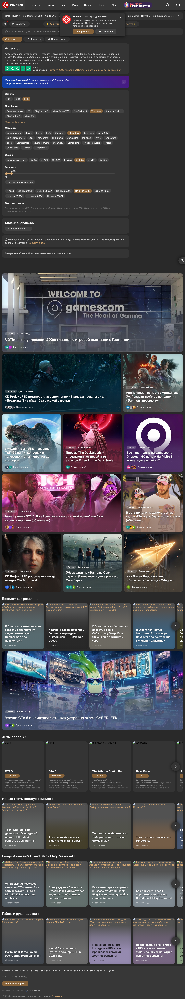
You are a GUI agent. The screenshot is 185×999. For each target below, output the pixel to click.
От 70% (91, 160)
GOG (31, 138)
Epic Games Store (16, 138)
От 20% (56, 160)
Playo (39, 133)
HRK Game (57, 138)
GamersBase (23, 143)
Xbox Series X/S (61, 111)
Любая (10, 191)
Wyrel (98, 138)
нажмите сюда (36, 242)
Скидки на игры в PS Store (98, 208)
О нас (25, 971)
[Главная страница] (12, 5)
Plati (48, 133)
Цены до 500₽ (82, 191)
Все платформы (15, 111)
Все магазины (14, 133)
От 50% (80, 160)
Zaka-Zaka (103, 133)
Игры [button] (75, 5)
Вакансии (45, 971)
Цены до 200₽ (44, 191)
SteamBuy (74, 133)
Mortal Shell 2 (34, 16)
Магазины (35, 39)
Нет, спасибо (106, 31)
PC (29, 111)
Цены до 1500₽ (35, 196)
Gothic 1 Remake (141, 16)
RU (112, 971)
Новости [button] (35, 5)
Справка (6, 971)
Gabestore (111, 138)
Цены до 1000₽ (15, 196)
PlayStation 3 (13, 116)
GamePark (88, 133)
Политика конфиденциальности (79, 971)
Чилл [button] (115, 5)
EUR (9, 99)
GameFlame (73, 143)
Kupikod (26, 147)
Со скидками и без (16, 160)
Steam (28, 133)
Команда (33, 971)
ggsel (9, 143)
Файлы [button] (88, 5)
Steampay (58, 143)
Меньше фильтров (15, 122)
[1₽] (6, 173)
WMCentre (43, 138)
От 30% (68, 160)
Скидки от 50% (53, 31)
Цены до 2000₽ (55, 196)
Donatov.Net (41, 147)
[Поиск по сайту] (168, 5)
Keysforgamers (41, 143)
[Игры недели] (178, 15)
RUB (26, 99)
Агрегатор (17, 31)
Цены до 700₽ (102, 191)
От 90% (103, 160)
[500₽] (11, 173)
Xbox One (96, 111)
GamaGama (12, 147)
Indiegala (86, 138)
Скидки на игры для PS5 (70, 208)
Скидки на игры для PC (17, 208)
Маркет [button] (102, 5)
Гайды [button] (63, 5)
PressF (108, 143)
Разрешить (83, 31)
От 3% (33, 160)
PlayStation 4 (80, 111)
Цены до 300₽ (63, 191)
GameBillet (72, 138)
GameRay (59, 133)
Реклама (16, 971)
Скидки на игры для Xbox (18, 211)
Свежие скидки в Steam (43, 208)
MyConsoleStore (92, 143)
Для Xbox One (34, 31)
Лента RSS (101, 971)
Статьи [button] (50, 5)
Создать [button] (20, 24)
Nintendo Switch (113, 111)
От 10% (44, 160)
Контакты (56, 971)
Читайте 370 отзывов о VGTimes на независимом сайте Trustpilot (85, 70)
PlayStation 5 (41, 111)
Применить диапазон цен (20, 182)
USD (17, 99)
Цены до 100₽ (25, 191)
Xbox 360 (30, 116)
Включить (57, 996)
